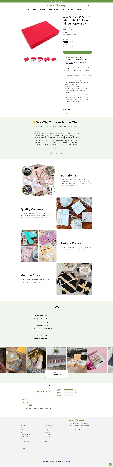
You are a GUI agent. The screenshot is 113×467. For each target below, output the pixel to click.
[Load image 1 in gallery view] (27, 59)
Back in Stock (24, 429)
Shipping (65, 34)
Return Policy (48, 427)
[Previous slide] (51, 153)
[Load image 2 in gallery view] (33, 59)
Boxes (22, 432)
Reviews (23, 448)
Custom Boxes (48, 436)
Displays (23, 439)
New (22, 423)
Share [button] (66, 113)
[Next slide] (61, 153)
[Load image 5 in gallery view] (54, 59)
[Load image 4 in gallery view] (47, 59)
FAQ (46, 423)
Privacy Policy (48, 432)
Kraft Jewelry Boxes (25, 436)
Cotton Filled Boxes (25, 434)
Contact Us (47, 439)
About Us (47, 441)
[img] (25, 403)
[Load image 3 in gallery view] (40, 59)
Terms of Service (49, 434)
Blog (22, 446)
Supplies (23, 443)
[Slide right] (58, 59)
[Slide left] (22, 59)
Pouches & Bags (25, 441)
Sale (22, 427)
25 (70, 41)
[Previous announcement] (21, 1)
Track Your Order (49, 425)
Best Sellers (23, 425)
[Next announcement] (92, 1)
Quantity (65, 44)
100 (66, 41)
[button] (22, 5)
